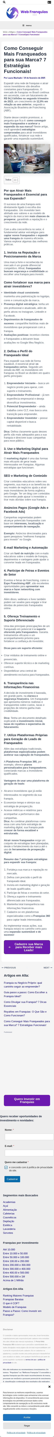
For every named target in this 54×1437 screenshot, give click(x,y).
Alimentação (10, 1209)
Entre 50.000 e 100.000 (16, 1257)
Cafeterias (9, 1213)
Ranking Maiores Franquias (18, 1295)
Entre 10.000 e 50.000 (15, 1253)
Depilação (8, 1221)
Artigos (12, 32)
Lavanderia (9, 1229)
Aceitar (27, 1417)
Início (5, 32)
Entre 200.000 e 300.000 (16, 1265)
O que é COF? (11, 1303)
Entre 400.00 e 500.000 (16, 1272)
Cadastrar (12, 1179)
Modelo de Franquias (14, 1307)
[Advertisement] (27, 1064)
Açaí (5, 1205)
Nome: (9, 1130)
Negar (27, 1425)
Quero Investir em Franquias (27, 1100)
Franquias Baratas (13, 1299)
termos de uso (31, 1360)
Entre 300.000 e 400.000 (16, 1268)
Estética (7, 1225)
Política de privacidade (16, 1433)
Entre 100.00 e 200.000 (16, 1261)
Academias (9, 1202)
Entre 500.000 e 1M (14, 1276)
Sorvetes (8, 1232)
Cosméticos (9, 1217)
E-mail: (9, 1146)
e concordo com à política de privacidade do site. (31, 1169)
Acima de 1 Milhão (13, 1280)
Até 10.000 (9, 1249)
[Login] (49, 2)
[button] (49, 1386)
